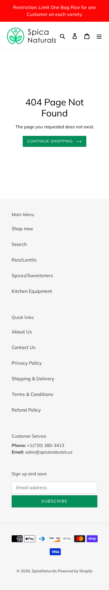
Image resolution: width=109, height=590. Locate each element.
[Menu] (99, 35)
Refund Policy (26, 410)
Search (19, 244)
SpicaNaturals (44, 571)
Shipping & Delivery (33, 378)
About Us (22, 332)
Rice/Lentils (24, 260)
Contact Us (23, 347)
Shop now (22, 228)
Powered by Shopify (75, 571)
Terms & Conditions (32, 394)
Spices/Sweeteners (32, 275)
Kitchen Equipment (32, 291)
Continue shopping (50, 141)
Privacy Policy (27, 363)
